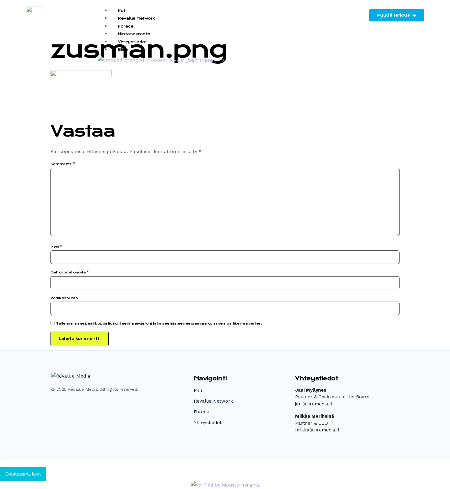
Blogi (123, 49)
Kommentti (63, 164)
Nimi (56, 247)
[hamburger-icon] (356, 11)
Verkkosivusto (64, 298)
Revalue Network (136, 18)
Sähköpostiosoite (69, 272)
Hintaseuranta (134, 34)
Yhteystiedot (132, 42)
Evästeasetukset (23, 474)
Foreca (125, 26)
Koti (122, 11)
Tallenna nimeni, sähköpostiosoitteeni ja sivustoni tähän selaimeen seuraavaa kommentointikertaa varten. (159, 323)
